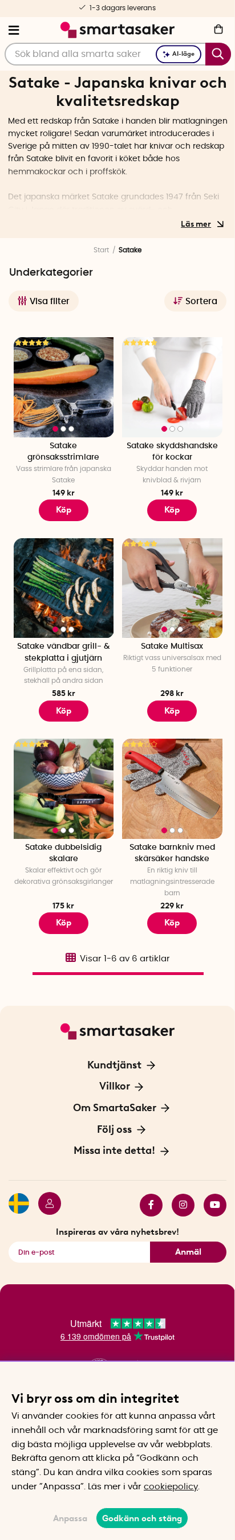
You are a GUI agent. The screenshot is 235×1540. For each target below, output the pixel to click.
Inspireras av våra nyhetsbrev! (117, 1232)
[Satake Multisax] (172, 588)
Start (101, 250)
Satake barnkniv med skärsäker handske (172, 853)
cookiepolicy (171, 1486)
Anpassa (70, 1518)
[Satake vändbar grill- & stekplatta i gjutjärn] (64, 588)
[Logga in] (45, 1205)
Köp (63, 510)
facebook (147, 1205)
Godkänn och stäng (142, 1518)
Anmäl (188, 1252)
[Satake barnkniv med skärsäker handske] (172, 789)
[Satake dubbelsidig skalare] (64, 789)
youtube (210, 1205)
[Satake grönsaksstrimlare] (64, 387)
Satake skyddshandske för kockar (172, 452)
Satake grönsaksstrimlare (63, 452)
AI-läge (183, 54)
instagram (179, 1205)
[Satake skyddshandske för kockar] (172, 387)
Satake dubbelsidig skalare (63, 853)
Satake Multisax (172, 646)
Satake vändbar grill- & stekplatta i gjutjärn (63, 652)
